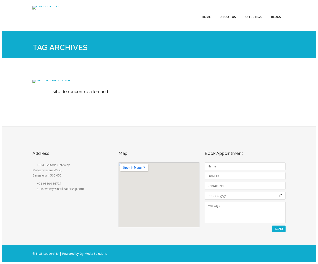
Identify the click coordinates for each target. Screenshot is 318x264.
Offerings (253, 17)
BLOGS (276, 17)
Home (206, 17)
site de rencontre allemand (80, 91)
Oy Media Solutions (93, 253)
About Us (228, 17)
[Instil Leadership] (45, 8)
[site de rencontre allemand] (52, 80)
